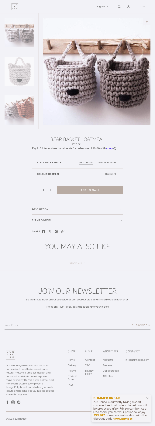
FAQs (71, 384)
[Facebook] (7, 402)
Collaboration (111, 370)
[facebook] (43, 232)
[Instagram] (13, 402)
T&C (87, 365)
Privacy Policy (89, 372)
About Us (108, 359)
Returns (72, 370)
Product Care (72, 378)
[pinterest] (56, 232)
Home (71, 359)
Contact (90, 359)
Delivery (72, 365)
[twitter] (50, 232)
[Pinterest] (18, 402)
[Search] (119, 6)
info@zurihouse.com (137, 359)
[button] (6, 6)
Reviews (107, 365)
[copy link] (63, 232)
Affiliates (108, 376)
